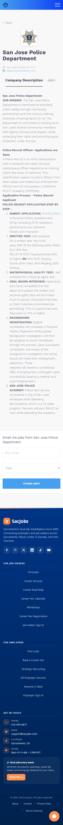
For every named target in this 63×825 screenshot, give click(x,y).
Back (8, 22)
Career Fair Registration (33, 616)
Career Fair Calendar (33, 598)
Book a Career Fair (33, 660)
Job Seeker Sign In (33, 625)
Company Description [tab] (24, 80)
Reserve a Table (33, 686)
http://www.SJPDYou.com (21, 70)
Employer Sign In (33, 695)
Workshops (33, 607)
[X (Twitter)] (23, 550)
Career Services (33, 581)
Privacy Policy (44, 803)
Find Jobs (33, 572)
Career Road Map (33, 589)
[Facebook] (7, 550)
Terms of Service (34, 810)
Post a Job (33, 651)
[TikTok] (40, 550)
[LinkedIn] (32, 550)
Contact (28, 803)
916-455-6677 (19, 724)
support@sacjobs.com (24, 733)
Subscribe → (16, 777)
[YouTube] (49, 550)
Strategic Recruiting (33, 669)
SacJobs (17, 521)
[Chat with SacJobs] (54, 816)
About (15, 803)
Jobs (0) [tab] (54, 80)
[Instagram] (15, 550)
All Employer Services (33, 677)
